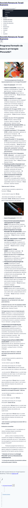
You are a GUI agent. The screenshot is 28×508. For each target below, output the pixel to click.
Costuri (5, 25)
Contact (5, 30)
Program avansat (7, 21)
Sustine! (5, 33)
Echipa (5, 17)
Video (6, 14)
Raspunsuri (6, 26)
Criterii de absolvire (8, 23)
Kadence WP (15, 473)
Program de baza (7, 19)
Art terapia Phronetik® (9, 10)
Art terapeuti (7, 12)
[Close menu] (0, 482)
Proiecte (5, 28)
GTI (4, 32)
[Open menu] (1, 41)
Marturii (6, 16)
